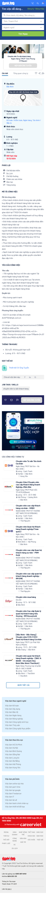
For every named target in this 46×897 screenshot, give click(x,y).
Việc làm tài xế (11, 800)
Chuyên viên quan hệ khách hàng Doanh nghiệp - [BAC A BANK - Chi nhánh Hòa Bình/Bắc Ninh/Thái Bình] (28, 659)
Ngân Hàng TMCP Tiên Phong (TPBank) (23, 60)
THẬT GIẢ (40, 840)
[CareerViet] (30, 824)
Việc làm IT (9, 796)
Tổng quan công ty (20, 73)
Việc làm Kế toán (12, 705)
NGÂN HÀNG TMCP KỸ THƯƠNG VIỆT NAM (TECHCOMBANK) (28, 512)
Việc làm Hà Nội (11, 748)
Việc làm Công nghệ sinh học (16, 722)
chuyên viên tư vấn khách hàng (15, 388)
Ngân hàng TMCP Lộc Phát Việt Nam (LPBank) (28, 643)
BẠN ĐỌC (40, 836)
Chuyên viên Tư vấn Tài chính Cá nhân (28, 462)
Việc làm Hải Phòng (13, 764)
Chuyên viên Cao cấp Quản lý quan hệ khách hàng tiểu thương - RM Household (28, 613)
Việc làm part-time (12, 787)
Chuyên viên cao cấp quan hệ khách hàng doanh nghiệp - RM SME (29, 576)
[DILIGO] (9, 601)
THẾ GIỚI (6, 840)
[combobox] (23, 15)
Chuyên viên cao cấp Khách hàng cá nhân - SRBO (28, 506)
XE (15, 845)
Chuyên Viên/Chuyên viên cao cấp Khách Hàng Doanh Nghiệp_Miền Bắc (28, 484)
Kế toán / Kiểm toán (14, 120)
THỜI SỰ (6, 836)
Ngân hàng (27, 120)
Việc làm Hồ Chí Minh (13, 744)
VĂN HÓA (23, 838)
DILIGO (18, 600)
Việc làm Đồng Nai (12, 754)
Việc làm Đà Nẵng (12, 761)
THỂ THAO (31, 832)
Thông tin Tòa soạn (8, 881)
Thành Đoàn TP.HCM (9, 884)
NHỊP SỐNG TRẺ (23, 833)
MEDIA (6, 832)
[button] (37, 3)
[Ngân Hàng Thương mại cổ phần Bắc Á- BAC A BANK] (9, 660)
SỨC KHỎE (31, 840)
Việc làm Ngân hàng (13, 715)
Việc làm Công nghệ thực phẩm (17, 728)
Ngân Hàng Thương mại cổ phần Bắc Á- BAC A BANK (28, 667)
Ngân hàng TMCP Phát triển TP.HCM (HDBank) (26, 491)
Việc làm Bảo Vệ (11, 712)
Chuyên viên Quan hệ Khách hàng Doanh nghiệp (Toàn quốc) (28, 529)
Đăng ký (30, 9)
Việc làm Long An (12, 758)
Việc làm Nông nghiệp (14, 718)
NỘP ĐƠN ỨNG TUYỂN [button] (23, 65)
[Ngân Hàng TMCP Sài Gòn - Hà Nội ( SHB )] (9, 465)
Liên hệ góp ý (6, 889)
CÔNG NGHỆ (15, 839)
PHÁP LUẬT (6, 843)
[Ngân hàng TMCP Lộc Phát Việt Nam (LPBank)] (9, 639)
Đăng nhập (39, 9)
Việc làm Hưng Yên (12, 767)
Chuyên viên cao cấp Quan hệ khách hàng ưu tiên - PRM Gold (29, 552)
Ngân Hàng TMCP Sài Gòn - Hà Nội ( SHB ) (27, 467)
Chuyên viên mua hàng (26, 597)
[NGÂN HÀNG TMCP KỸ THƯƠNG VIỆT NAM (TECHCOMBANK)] (9, 510)
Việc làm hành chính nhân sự (16, 803)
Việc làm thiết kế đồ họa (15, 806)
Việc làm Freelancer (13, 793)
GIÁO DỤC (39, 832)
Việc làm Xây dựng (12, 709)
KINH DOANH (14, 833)
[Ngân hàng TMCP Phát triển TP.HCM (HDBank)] (9, 486)
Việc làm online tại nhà (14, 783)
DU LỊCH (15, 848)
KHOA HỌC (31, 836)
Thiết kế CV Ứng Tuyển (19, 367)
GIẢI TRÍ (23, 842)
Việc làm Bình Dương (13, 751)
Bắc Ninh (10, 86)
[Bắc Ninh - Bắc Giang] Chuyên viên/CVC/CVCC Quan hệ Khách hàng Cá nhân (29, 637)
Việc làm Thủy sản (12, 725)
